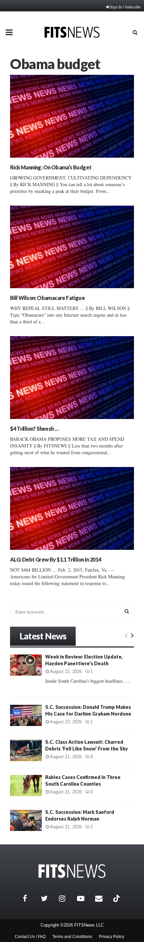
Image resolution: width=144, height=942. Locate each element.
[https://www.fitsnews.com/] (72, 871)
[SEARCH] (127, 611)
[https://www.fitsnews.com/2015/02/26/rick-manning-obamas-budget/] (72, 116)
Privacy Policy (111, 936)
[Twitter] (48, 898)
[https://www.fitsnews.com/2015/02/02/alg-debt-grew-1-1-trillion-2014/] (72, 508)
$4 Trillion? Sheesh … (34, 428)
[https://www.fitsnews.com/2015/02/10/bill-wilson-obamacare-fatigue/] (72, 247)
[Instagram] (66, 898)
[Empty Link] (126, 635)
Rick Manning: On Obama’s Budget (50, 167)
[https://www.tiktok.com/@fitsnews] (117, 898)
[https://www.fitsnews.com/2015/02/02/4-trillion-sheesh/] (72, 377)
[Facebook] (30, 898)
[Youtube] (84, 898)
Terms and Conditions (72, 936)
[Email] (102, 898)
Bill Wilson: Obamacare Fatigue (47, 298)
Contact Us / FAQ (30, 936)
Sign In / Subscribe (125, 6)
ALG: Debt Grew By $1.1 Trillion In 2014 (55, 559)
